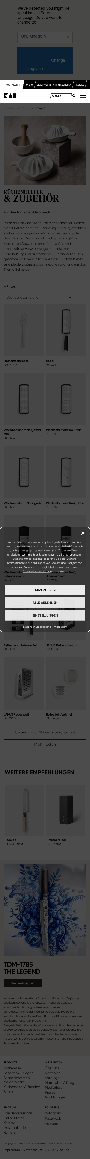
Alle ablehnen (45, 602)
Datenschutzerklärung (37, 571)
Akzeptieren (45, 590)
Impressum (60, 626)
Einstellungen (45, 615)
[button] (83, 533)
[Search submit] (72, 97)
